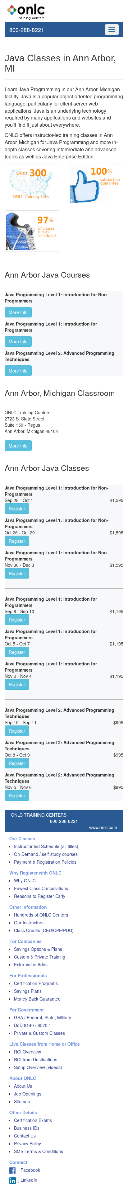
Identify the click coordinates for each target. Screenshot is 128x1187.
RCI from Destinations (35, 1059)
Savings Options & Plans (38, 949)
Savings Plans (28, 991)
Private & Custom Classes (39, 1033)
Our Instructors (28, 922)
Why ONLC (25, 880)
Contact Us (25, 1136)
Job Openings (27, 1094)
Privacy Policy (27, 1143)
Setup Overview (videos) (38, 1067)
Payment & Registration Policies (45, 862)
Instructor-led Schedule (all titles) (46, 846)
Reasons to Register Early (39, 896)
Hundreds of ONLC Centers (41, 915)
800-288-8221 (26, 30)
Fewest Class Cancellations (41, 888)
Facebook (28, 1170)
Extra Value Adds (31, 964)
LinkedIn (28, 1180)
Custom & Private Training (39, 957)
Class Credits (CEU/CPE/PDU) (44, 930)
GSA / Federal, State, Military (42, 1017)
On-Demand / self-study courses (46, 854)
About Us (23, 1086)
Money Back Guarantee (37, 999)
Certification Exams (33, 1120)
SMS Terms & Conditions (38, 1151)
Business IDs (26, 1128)
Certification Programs (36, 983)
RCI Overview (27, 1052)
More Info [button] (18, 312)
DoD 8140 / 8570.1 (32, 1025)
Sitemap (22, 1101)
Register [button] (17, 508)
